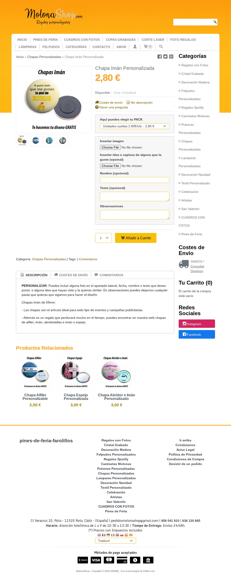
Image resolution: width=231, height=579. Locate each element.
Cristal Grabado (192, 73)
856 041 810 (170, 520)
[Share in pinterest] (171, 57)
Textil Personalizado (195, 183)
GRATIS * (197, 261)
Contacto (101, 47)
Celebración (190, 192)
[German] (108, 535)
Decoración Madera (195, 82)
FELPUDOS (51, 47)
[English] (99, 535)
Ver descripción (141, 102)
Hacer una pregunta (113, 107)
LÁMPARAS (27, 47)
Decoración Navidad (195, 174)
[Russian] (122, 535)
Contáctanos (185, 445)
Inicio (22, 39)
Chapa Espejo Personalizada (76, 397)
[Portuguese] (117, 535)
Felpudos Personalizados (190, 95)
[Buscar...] (161, 46)
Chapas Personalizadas (49, 259)
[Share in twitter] (165, 57)
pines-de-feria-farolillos (46, 440)
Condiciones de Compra (185, 459)
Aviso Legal (185, 449)
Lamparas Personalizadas (190, 162)
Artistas (186, 200)
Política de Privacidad (185, 454)
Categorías (76, 47)
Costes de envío (110, 102)
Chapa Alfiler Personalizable (35, 397)
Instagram (194, 324)
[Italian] (113, 535)
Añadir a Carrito (138, 238)
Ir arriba (185, 440)
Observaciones (111, 206)
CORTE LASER (153, 39)
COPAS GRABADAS (121, 39)
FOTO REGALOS (183, 39)
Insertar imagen (112, 141)
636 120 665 (191, 520)
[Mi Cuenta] (134, 46)
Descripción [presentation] (36, 275)
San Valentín (190, 209)
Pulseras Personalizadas (190, 128)
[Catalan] (131, 535)
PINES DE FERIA (45, 39)
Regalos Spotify (192, 107)
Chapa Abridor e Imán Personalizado (116, 397)
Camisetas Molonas (195, 116)
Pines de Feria (191, 234)
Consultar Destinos (197, 268)
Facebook (194, 334)
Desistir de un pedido (185, 464)
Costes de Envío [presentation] (73, 275)
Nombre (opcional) (114, 173)
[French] (104, 535)
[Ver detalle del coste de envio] (185, 264)
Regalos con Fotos (194, 65)
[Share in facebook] (159, 57)
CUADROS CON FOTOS (82, 39)
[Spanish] (126, 535)
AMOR (121, 47)
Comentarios (88, 259)
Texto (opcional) (112, 188)
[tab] (33, 275)
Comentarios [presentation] (111, 275)
